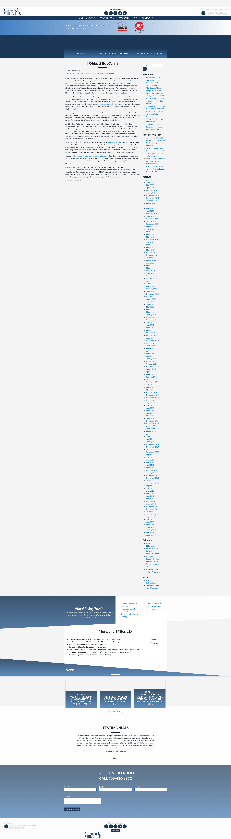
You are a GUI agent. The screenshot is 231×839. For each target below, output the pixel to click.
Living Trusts (151, 609)
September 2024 (152, 224)
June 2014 (150, 436)
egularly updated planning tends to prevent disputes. (90, 156)
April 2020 (150, 309)
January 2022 (151, 273)
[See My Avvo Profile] (153, 23)
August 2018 (151, 348)
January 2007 (151, 535)
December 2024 (152, 219)
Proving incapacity (114, 142)
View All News (115, 711)
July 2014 (149, 434)
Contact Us (147, 18)
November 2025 (152, 198)
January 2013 (151, 473)
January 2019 (151, 338)
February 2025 (151, 214)
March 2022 (150, 268)
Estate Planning (85, 73)
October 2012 (151, 480)
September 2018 (152, 346)
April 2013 (150, 465)
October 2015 (151, 400)
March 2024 (150, 237)
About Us (90, 18)
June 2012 (150, 491)
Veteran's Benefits (153, 572)
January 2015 (151, 418)
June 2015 (150, 408)
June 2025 (150, 206)
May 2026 (150, 185)
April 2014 (150, 439)
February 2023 (151, 252)
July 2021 (149, 281)
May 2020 (150, 307)
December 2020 (152, 294)
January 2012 (151, 504)
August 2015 (151, 403)
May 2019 (150, 328)
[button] (71, 739)
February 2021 (151, 289)
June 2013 (150, 460)
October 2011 (151, 512)
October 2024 (151, 221)
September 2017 (152, 366)
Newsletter (150, 556)
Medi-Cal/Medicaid (153, 606)
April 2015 (150, 413)
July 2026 (149, 180)
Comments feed (152, 585)
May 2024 (150, 232)
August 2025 (151, 203)
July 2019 (149, 322)
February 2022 (151, 271)
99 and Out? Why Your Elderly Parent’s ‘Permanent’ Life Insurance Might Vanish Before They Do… (155, 124)
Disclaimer (115, 824)
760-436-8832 (217, 13)
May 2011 (150, 524)
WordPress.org (152, 588)
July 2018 (149, 351)
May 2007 (150, 532)
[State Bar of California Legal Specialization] (122, 26)
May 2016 (150, 387)
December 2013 (152, 444)
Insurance (150, 551)
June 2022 (150, 263)
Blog (77, 73)
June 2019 (150, 325)
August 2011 (151, 517)
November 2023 (152, 239)
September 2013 (152, 452)
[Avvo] (120, 13)
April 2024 (150, 234)
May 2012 (150, 493)
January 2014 (151, 442)
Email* (101, 781)
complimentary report (88, 170)
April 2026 (150, 188)
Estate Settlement (127, 609)
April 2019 (150, 330)
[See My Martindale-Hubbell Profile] (139, 27)
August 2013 (151, 455)
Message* (67, 790)
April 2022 (150, 265)
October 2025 (151, 201)
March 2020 (150, 312)
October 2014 (151, 426)
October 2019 (151, 320)
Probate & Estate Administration (103, 73)
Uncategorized (152, 569)
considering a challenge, (108, 104)
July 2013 (149, 457)
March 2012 (150, 499)
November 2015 (152, 398)
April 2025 (150, 211)
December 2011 (152, 506)
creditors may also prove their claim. (100, 129)
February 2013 (151, 470)
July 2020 (149, 302)
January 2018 (151, 359)
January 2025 (151, 216)
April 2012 (150, 496)
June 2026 (150, 182)
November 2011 (152, 509)
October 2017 (151, 364)
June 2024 (150, 229)
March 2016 (150, 390)
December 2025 (152, 195)
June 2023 (150, 242)
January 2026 (151, 193)
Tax (147, 567)
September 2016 (152, 382)
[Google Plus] (115, 13)
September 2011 (152, 514)
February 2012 (151, 501)
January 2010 (151, 530)
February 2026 (151, 190)
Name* (66, 781)
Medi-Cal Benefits (153, 554)
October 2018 (151, 343)
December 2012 (152, 475)
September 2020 (152, 296)
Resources (124, 18)
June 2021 (150, 283)
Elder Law (150, 546)
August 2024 (151, 227)
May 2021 (150, 286)
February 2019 (151, 335)
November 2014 (152, 423)
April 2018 (150, 356)
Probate (149, 611)
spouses (126, 115)
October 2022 (151, 258)
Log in (148, 580)
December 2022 (152, 255)
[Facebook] (106, 13)
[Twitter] (111, 13)
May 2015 (150, 410)
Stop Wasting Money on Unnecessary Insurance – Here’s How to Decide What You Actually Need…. (155, 111)
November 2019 (152, 317)
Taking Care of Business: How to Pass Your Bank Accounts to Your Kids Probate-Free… (150, 699)
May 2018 (150, 354)
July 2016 (149, 385)
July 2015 (149, 405)
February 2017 (151, 377)
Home (80, 18)
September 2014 (152, 429)
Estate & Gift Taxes (154, 604)
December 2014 (152, 421)
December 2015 (152, 395)
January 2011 (151, 527)
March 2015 (150, 416)
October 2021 (151, 276)
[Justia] (125, 13)
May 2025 (150, 208)
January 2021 (151, 291)
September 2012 (152, 483)
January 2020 (151, 315)
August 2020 (151, 299)
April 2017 (150, 372)
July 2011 (149, 519)
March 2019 (150, 333)
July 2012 (149, 488)
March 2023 (150, 250)
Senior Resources (153, 564)
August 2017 (151, 369)
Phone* (137, 781)
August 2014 (151, 431)
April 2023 (150, 247)
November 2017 (152, 361)
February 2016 (151, 392)
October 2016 (151, 379)
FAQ (135, 18)
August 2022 (151, 260)
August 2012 (151, 486)
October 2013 (151, 449)
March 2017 (150, 374)
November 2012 (152, 478)
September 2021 (152, 278)
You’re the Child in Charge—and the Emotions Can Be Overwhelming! (81, 700)
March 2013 (150, 468)
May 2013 (150, 462)
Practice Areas (107, 18)
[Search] (145, 69)
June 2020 (150, 304)
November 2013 (152, 447)
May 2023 (150, 245)
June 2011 (150, 522)
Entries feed (151, 583)
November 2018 (152, 341)
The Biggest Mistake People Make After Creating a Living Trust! (155, 90)
